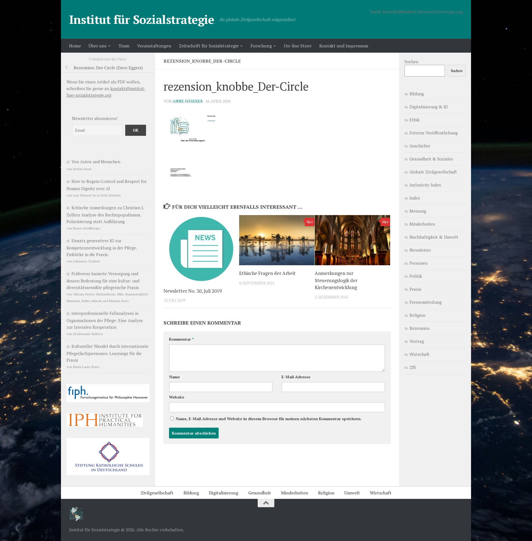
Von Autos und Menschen (95, 161)
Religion (417, 315)
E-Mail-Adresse (296, 376)
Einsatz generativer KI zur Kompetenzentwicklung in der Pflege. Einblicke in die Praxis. (101, 247)
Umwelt (352, 493)
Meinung (418, 211)
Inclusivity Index (425, 185)
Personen (419, 263)
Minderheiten (422, 224)
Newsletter (420, 250)
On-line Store (297, 46)
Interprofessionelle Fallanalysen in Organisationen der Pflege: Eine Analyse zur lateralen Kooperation (104, 320)
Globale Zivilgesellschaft (433, 172)
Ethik (415, 120)
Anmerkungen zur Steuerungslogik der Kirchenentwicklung (336, 280)
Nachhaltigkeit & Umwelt (434, 237)
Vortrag (417, 341)
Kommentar (181, 339)
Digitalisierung (223, 493)
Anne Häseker (188, 101)
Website (176, 397)
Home (75, 46)
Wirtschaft (419, 354)
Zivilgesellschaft (157, 493)
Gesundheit (259, 493)
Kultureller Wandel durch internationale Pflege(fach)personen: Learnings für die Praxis (107, 353)
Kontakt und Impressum (343, 46)
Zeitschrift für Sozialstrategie (209, 46)
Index (415, 198)
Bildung (417, 93)
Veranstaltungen (154, 46)
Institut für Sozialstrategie (141, 19)
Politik (416, 276)
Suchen (411, 61)
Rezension (419, 328)
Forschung (261, 46)
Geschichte (420, 146)
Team (123, 46)
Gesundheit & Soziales (431, 159)
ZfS (413, 367)
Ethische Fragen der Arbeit (267, 273)
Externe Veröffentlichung (434, 133)
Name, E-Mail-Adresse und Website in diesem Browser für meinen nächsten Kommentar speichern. (269, 418)
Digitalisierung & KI (429, 106)
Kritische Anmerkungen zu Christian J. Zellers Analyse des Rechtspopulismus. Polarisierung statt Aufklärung (105, 214)
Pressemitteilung (426, 302)
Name (174, 376)
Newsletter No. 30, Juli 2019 (192, 291)
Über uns (97, 46)
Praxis (415, 289)
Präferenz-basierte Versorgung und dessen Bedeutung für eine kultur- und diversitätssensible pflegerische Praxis (102, 280)
